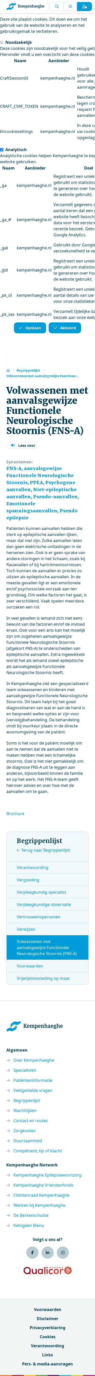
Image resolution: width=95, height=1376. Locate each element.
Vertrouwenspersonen (38, 917)
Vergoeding (28, 880)
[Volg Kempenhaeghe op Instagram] (63, 1253)
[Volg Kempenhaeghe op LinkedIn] (48, 1253)
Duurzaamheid (27, 1141)
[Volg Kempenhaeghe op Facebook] (32, 1253)
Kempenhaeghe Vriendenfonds (43, 1185)
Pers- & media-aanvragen (47, 1364)
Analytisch (16, 149)
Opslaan (33, 327)
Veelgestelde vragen (32, 1090)
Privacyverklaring (47, 1327)
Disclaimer (47, 1318)
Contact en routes (30, 1120)
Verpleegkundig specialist (41, 892)
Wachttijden (24, 1110)
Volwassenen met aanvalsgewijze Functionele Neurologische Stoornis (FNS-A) (47, 947)
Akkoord (68, 327)
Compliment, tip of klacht (37, 1151)
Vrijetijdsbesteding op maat (43, 978)
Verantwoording (32, 867)
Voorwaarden (30, 966)
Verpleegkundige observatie (44, 904)
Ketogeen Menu (28, 1225)
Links (47, 1355)
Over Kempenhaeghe (33, 1060)
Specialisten (24, 1070)
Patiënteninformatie (32, 1080)
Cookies (47, 1336)
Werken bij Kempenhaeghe (39, 1205)
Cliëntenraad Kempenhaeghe (41, 1195)
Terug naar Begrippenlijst (45, 850)
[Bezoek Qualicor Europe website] (48, 1270)
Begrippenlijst (26, 1100)
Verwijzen (26, 929)
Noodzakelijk (18, 42)
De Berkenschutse (30, 1215)
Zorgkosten (24, 1130)
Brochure (15, 813)
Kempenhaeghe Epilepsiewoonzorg (47, 1175)
